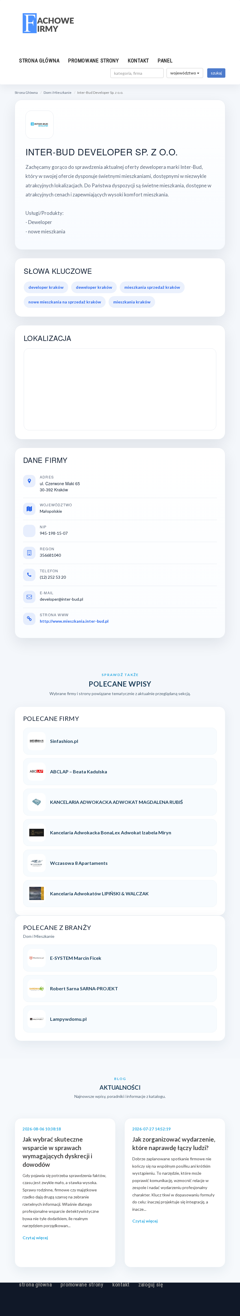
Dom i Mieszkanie (57, 92)
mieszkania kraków (131, 301)
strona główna (39, 60)
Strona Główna (26, 92)
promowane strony (93, 60)
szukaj (216, 72)
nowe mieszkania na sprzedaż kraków (64, 301)
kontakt (138, 60)
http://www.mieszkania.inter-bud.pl (74, 621)
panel (165, 60)
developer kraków (46, 287)
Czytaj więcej (35, 1237)
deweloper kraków (94, 287)
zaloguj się (150, 1284)
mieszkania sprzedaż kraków (152, 287)
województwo (183, 72)
